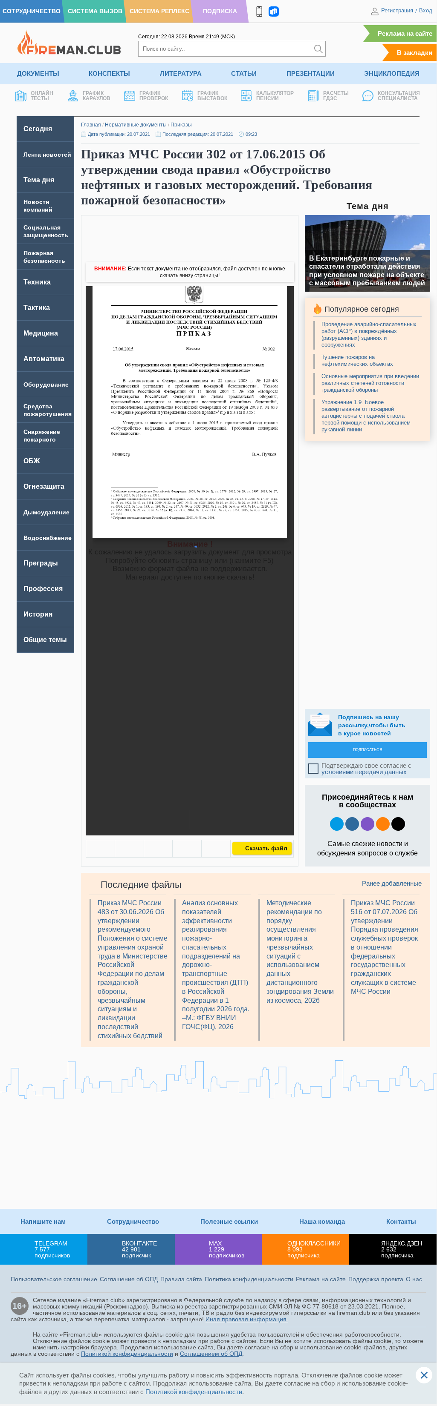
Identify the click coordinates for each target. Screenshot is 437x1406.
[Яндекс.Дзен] (398, 824)
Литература (181, 73)
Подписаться (367, 750)
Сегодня (37, 128)
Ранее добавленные (392, 883)
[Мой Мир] (216, 848)
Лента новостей (47, 154)
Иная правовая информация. (246, 1319)
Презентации (311, 73)
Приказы (181, 125)
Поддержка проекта (375, 1279)
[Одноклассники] (129, 848)
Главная (91, 125)
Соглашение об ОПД (129, 1279)
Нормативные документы (136, 125)
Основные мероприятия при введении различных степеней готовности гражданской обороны (370, 383)
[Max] (367, 824)
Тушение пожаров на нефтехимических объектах (357, 360)
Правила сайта (181, 1279)
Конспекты (109, 73)
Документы (38, 73)
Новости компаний (37, 205)
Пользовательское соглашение (54, 1279)
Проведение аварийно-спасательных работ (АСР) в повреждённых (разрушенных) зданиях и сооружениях (369, 334)
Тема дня (38, 180)
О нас (414, 1279)
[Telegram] (187, 848)
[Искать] (318, 48)
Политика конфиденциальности (249, 1279)
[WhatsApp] (158, 848)
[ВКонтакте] (100, 848)
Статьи (244, 73)
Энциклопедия (392, 73)
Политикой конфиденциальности (127, 1353)
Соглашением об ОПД (211, 1353)
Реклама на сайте (405, 33)
